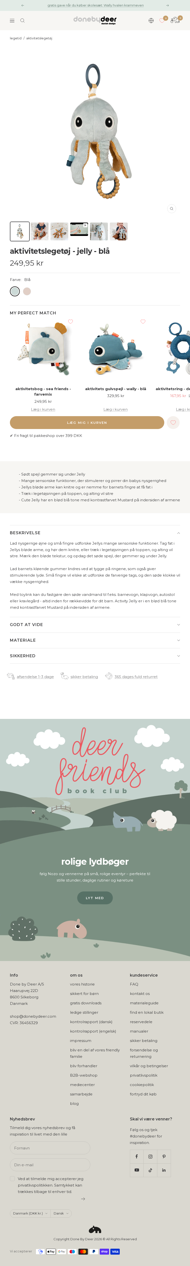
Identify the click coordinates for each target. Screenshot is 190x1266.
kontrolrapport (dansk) (91, 1021)
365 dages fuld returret (136, 676)
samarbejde (81, 1094)
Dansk (59, 1213)
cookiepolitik (142, 1084)
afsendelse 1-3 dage (35, 676)
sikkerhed (23, 656)
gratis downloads (85, 1003)
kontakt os (140, 993)
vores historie (82, 984)
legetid (16, 38)
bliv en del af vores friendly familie (95, 1053)
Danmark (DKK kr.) (28, 1213)
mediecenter (82, 1084)
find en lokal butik (147, 1012)
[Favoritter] (162, 20)
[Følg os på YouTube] (136, 1170)
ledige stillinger (84, 1012)
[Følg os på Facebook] (136, 1156)
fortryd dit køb (143, 1094)
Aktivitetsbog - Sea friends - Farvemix (43, 391)
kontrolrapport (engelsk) (93, 1031)
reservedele (141, 1021)
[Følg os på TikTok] (150, 1170)
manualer (139, 1031)
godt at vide (26, 624)
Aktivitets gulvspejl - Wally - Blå (115, 388)
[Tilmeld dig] (83, 1199)
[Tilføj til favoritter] (70, 322)
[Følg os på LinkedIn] (164, 1170)
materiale (23, 640)
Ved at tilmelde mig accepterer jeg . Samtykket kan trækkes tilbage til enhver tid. (50, 1185)
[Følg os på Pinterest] (164, 1156)
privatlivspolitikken (35, 1185)
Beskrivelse (25, 533)
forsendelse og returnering (144, 1053)
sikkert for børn (84, 993)
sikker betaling (84, 676)
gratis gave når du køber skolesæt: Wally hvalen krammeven (96, 5)
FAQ (134, 984)
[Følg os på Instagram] (150, 1156)
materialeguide (144, 1003)
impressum (80, 1040)
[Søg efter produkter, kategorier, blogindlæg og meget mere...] (22, 20)
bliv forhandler (83, 1065)
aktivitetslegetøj (39, 38)
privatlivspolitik (143, 1075)
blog (74, 1103)
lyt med (95, 898)
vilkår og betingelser (149, 1065)
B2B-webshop (83, 1075)
